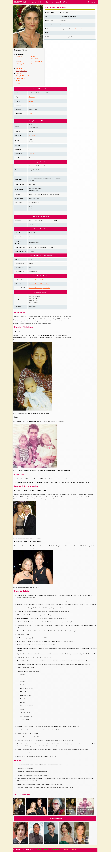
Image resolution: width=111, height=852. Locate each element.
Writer (65, 2)
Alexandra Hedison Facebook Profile (39, 279)
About (46, 849)
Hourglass (31, 153)
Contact (38, 849)
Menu (94, 2)
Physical (19, 59)
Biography (19, 68)
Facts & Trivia (20, 78)
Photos (18, 83)
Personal (19, 56)
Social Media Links (36, 61)
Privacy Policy (55, 849)
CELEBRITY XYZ (20, 2)
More (32, 63)
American (31, 105)
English (31, 101)
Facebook (74, 849)
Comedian (50, 2)
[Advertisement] (84, 336)
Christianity (32, 97)
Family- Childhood (21, 71)
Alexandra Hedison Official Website (39, 284)
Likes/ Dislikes (35, 59)
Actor (34, 2)
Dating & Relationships (23, 75)
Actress (41, 2)
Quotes (18, 80)
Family (19, 61)
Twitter (65, 849)
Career (33, 56)
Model (58, 2)
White (30, 113)
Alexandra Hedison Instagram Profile (39, 288)
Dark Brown (32, 135)
